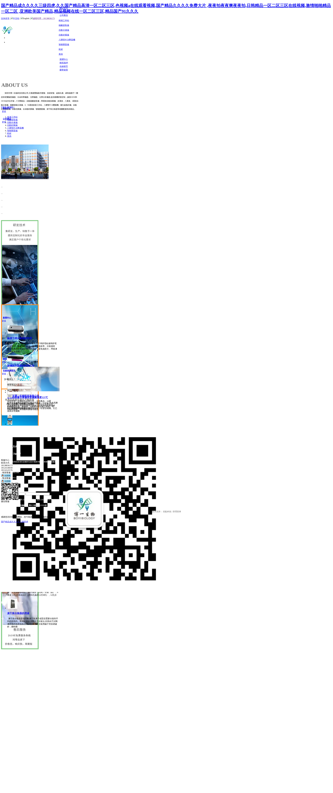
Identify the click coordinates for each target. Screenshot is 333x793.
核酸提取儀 (64, 25)
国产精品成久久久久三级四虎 (14, 522)
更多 (4, 111)
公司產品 (7, 119)
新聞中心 (7, 318)
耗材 (61, 49)
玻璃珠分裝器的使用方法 (20, 365)
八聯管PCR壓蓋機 (67, 40)
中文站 (16, 18)
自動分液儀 (64, 30)
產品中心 (7, 108)
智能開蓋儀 (64, 44)
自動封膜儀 (64, 35)
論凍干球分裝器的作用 (19, 338)
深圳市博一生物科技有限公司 (23, 395)
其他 (61, 54)
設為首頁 (5, 18)
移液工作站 (64, 20)
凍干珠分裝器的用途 (18, 613)
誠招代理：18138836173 (44, 18)
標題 (5, 359)
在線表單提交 (9, 370)
